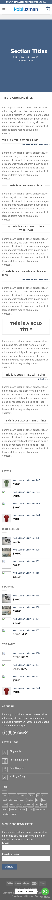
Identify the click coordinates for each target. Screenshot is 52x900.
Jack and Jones (10, 800)
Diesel (32, 795)
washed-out (40, 809)
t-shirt (23, 809)
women (14, 814)
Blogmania (15, 751)
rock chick (28, 804)
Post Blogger (17, 768)
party (19, 804)
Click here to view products (34, 144)
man (5, 804)
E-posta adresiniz (10, 854)
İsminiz (5, 843)
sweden (13, 809)
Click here (43, 379)
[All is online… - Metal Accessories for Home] (26, 9)
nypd (12, 804)
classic (12, 795)
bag (4, 795)
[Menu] (4, 9)
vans (30, 809)
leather (30, 800)
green (44, 795)
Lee (38, 800)
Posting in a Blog (19, 759)
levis (44, 800)
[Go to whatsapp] (45, 891)
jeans (22, 800)
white (5, 814)
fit (38, 795)
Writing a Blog (17, 776)
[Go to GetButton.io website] (45, 897)
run (37, 804)
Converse (22, 795)
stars (5, 809)
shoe (43, 804)
